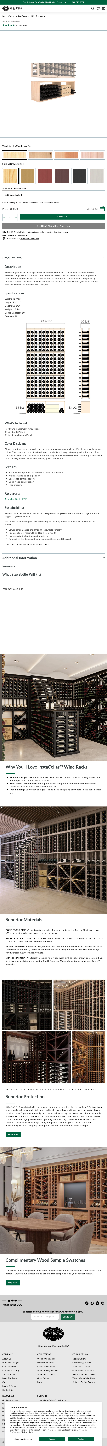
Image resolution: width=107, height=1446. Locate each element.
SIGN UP (68, 1316)
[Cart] (98, 8)
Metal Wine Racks (45, 1362)
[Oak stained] (10, 627)
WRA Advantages (10, 1362)
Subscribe (28, 1311)
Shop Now (12, 1282)
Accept (52, 1439)
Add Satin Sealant (13, 194)
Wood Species (17, 146)
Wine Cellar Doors (46, 1374)
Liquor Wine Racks (46, 1366)
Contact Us (7, 1390)
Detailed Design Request (84, 1382)
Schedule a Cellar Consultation (51, 1400)
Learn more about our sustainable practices (27, 544)
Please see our (23, 238)
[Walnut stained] (19, 627)
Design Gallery (79, 1358)
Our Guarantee (9, 1366)
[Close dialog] (101, 696)
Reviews (8, 566)
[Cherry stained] (14, 627)
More (39, 1382)
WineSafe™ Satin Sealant (14, 188)
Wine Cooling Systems (47, 1370)
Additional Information (19, 557)
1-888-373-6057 (77, 2)
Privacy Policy (28, 1432)
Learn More (13, 1134)
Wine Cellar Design (81, 1366)
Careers (5, 1382)
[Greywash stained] (28, 627)
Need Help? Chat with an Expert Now (53, 226)
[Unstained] (5, 627)
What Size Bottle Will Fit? (21, 574)
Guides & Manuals (10, 1400)
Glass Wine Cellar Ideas (83, 1370)
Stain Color (13, 163)
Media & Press (9, 1386)
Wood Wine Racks (46, 1358)
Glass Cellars (43, 1378)
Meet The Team (9, 1378)
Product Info (12, 257)
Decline (81, 1439)
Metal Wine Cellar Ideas (83, 1374)
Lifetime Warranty (10, 1370)
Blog (4, 1419)
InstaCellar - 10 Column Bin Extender (10, 638)
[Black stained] (24, 627)
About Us (6, 1358)
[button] (93, 8)
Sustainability (8, 1374)
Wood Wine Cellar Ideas (83, 1378)
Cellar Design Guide (81, 1362)
